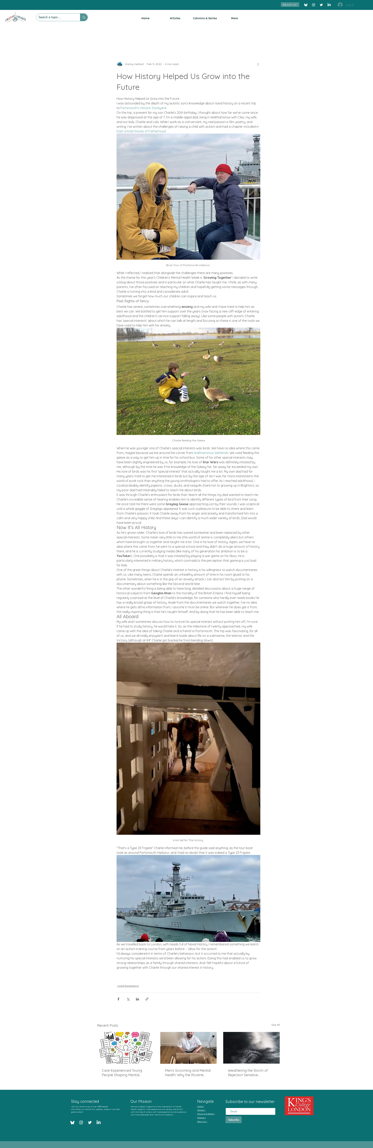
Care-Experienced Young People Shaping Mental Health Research (122, 1072)
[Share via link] (147, 999)
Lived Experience (128, 985)
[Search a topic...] (84, 17)
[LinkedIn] (329, 5)
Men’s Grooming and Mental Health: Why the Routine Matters (188, 1072)
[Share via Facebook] (118, 999)
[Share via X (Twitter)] (128, 999)
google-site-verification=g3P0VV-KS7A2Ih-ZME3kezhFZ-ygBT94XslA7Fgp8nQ (157, 1122)
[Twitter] (321, 5)
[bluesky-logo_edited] (306, 5)
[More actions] (258, 64)
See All (275, 1025)
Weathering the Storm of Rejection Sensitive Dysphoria (248, 1072)
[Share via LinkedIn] (137, 999)
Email (229, 1104)
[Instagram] (313, 5)
